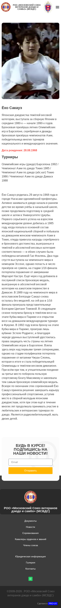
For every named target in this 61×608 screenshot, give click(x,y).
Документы (30, 520)
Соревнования (30, 533)
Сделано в (47, 603)
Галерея (30, 562)
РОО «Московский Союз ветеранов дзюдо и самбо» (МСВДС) (27, 7)
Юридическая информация (30, 556)
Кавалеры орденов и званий (30, 539)
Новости (30, 527)
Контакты (30, 568)
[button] (57, 7)
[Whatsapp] (30, 579)
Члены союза (30, 545)
